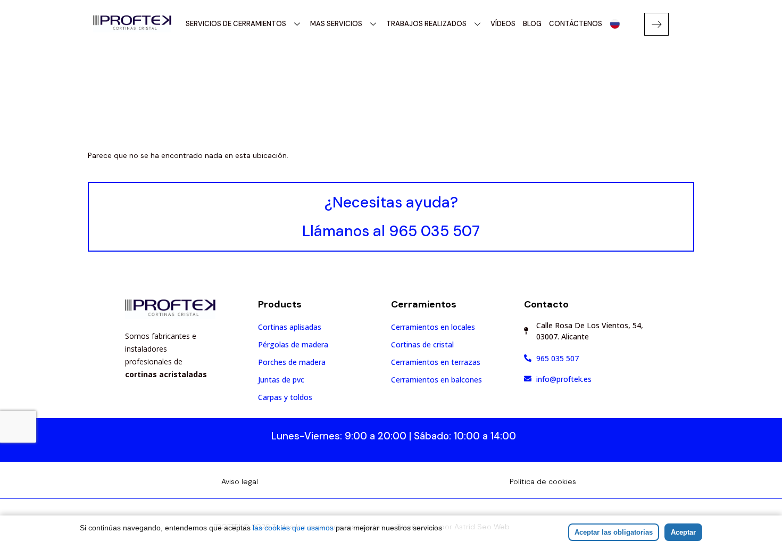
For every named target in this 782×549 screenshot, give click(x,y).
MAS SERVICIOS (336, 23)
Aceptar (683, 532)
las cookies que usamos (293, 527)
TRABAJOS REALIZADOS (426, 23)
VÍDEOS (502, 23)
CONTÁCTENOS (575, 23)
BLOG (532, 23)
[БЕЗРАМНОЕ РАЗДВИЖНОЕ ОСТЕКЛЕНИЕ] (614, 24)
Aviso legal (239, 481)
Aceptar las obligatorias (614, 532)
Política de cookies (543, 481)
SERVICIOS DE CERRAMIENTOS (236, 23)
